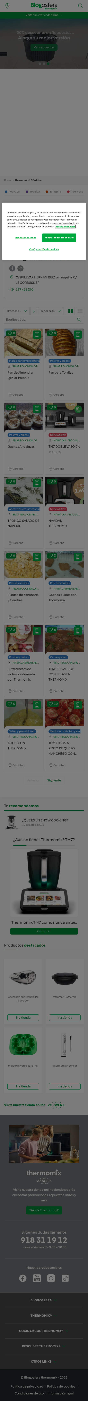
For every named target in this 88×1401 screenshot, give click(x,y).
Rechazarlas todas (25, 237)
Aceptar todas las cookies (59, 237)
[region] (44, 231)
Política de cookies (65, 226)
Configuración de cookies (44, 249)
